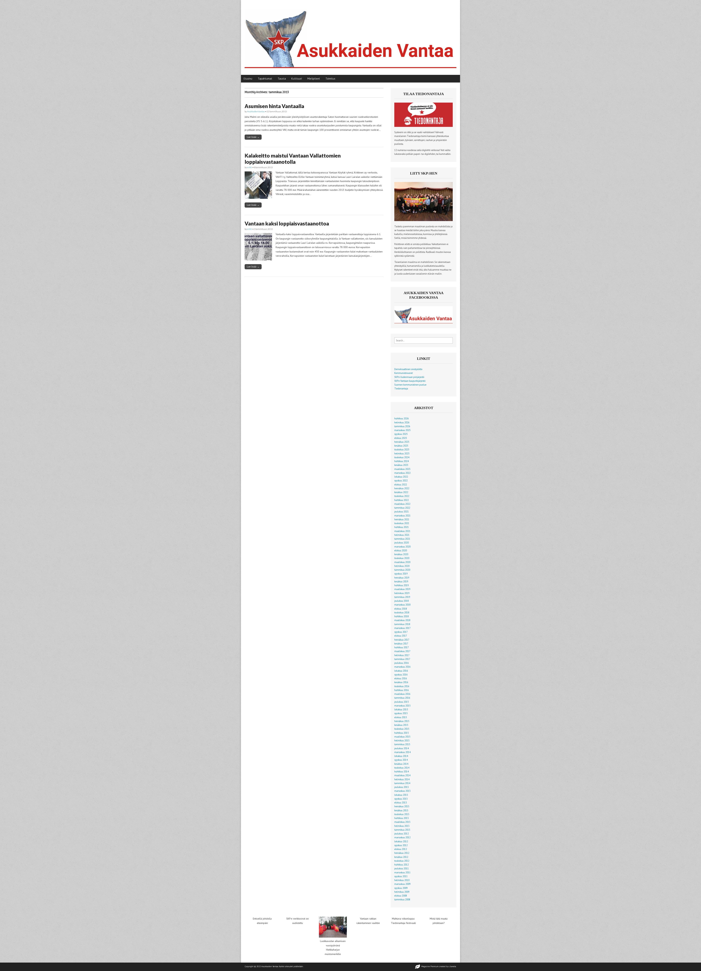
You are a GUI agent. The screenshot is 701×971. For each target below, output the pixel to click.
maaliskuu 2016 (402, 693)
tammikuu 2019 (402, 596)
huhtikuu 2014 (401, 771)
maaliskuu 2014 (402, 775)
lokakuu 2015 (401, 709)
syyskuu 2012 (401, 845)
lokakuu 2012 (401, 841)
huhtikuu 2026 (401, 418)
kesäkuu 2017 (401, 643)
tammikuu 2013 (402, 829)
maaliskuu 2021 (402, 531)
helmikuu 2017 (401, 655)
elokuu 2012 (400, 849)
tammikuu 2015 (402, 744)
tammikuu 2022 (402, 507)
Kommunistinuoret (403, 372)
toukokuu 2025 (401, 449)
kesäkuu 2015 (401, 724)
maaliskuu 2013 (402, 821)
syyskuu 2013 (401, 798)
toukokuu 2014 (401, 767)
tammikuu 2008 (402, 899)
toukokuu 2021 (401, 523)
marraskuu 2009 (402, 883)
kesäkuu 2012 (401, 856)
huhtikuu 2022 (401, 500)
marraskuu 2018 (402, 604)
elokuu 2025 (400, 437)
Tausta (282, 78)
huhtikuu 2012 (401, 864)
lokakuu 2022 (401, 476)
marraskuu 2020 (402, 546)
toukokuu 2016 (401, 686)
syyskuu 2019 (401, 573)
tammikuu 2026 (402, 426)
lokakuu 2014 (401, 755)
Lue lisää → (253, 137)
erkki (249, 167)
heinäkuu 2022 (401, 488)
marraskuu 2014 (402, 752)
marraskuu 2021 (402, 515)
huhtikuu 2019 (401, 585)
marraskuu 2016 (402, 666)
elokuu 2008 (400, 895)
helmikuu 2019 (401, 593)
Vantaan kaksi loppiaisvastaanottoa (287, 223)
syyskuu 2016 (401, 674)
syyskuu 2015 (401, 713)
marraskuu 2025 (402, 430)
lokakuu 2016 (401, 670)
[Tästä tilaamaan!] (423, 126)
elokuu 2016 (400, 678)
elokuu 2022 (400, 484)
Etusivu (248, 78)
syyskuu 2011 (401, 876)
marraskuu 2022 (402, 472)
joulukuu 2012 (401, 833)
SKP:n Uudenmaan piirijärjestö (409, 377)
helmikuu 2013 (401, 825)
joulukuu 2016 (401, 662)
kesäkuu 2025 (401, 445)
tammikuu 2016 (402, 697)
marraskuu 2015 (402, 705)
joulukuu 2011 (401, 868)
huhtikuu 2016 (401, 690)
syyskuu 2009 (401, 887)
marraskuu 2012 (402, 837)
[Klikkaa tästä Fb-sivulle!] (423, 322)
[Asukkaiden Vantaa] (350, 34)
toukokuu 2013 (401, 814)
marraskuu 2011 (402, 872)
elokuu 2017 (400, 635)
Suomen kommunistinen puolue (410, 384)
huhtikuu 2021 (401, 527)
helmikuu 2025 (401, 453)
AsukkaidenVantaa (256, 111)
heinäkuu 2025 (401, 441)
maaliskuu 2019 (402, 589)
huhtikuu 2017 (401, 647)
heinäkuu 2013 (401, 806)
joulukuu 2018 (401, 600)
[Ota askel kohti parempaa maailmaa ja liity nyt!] (423, 220)
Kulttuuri (296, 78)
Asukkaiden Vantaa (269, 966)
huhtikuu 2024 (401, 461)
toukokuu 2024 (401, 457)
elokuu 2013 (400, 802)
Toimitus (330, 78)
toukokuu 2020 (401, 558)
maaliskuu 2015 (402, 736)
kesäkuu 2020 (401, 554)
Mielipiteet (313, 78)
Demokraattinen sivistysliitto (408, 369)
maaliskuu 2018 (402, 620)
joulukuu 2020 (401, 542)
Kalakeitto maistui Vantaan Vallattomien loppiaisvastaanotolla (293, 158)
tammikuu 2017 (402, 659)
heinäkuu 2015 (401, 721)
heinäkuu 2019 (401, 577)
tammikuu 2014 (402, 783)
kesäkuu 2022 (401, 492)
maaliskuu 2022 (402, 503)
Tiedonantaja (401, 388)
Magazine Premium (429, 966)
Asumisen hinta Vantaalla (274, 106)
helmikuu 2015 (401, 740)
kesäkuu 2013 (401, 810)
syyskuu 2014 (401, 759)
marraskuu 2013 (402, 790)
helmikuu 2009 (401, 891)
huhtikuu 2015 (401, 732)
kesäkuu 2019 (401, 581)
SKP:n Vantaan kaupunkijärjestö (410, 380)
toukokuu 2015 (401, 728)
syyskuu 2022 (401, 480)
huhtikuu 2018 (401, 616)
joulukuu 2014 (401, 748)
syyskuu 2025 (401, 433)
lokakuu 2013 (401, 794)
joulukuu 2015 (401, 701)
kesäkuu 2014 (401, 763)
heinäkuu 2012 (401, 852)
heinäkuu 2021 (401, 519)
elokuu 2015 (400, 717)
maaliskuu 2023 (402, 469)
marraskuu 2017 (402, 628)
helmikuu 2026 (401, 422)
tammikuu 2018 (402, 624)
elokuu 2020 (400, 550)
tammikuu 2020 (402, 569)
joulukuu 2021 (401, 511)
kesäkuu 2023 (401, 465)
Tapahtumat (265, 78)
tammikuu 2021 (402, 538)
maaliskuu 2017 (402, 651)
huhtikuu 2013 (401, 818)
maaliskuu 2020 (402, 562)
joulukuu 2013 (401, 787)
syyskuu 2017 (401, 631)
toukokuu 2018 (401, 612)
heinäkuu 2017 (401, 639)
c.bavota (452, 966)
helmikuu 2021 (401, 534)
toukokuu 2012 (401, 860)
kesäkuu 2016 (401, 682)
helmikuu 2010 (401, 880)
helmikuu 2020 (401, 565)
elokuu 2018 (400, 608)
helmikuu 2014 (401, 779)
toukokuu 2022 (401, 496)
